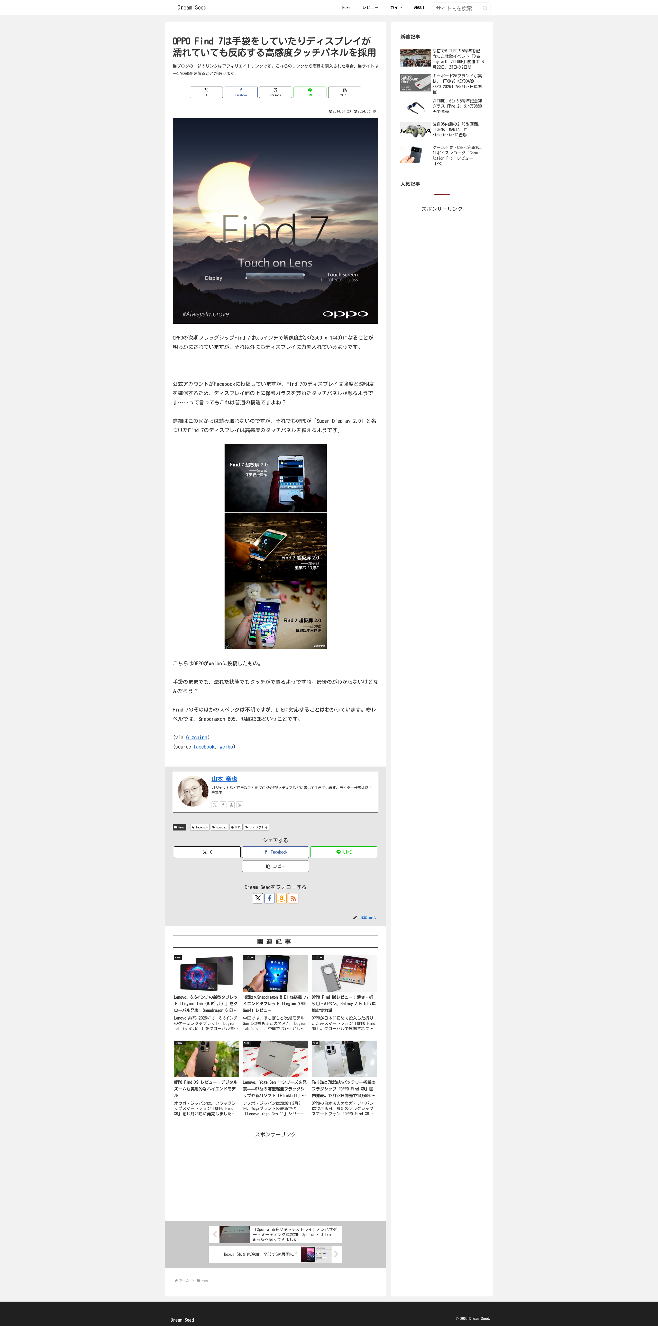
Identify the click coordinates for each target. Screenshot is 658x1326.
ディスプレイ (258, 827)
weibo (226, 746)
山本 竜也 (224, 779)
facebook (204, 746)
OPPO (238, 827)
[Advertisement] (275, 1175)
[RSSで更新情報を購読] (239, 804)
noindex (221, 827)
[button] (485, 8)
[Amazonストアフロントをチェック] (231, 804)
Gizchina (196, 737)
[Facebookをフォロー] (223, 804)
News (181, 827)
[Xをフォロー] (215, 804)
